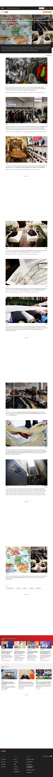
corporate (28, 772)
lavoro (31, 588)
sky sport (3, 759)
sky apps (16, 761)
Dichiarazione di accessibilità (30, 767)
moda (24, 588)
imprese (38, 588)
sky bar (15, 766)
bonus (18, 588)
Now (15, 764)
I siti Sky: (3, 756)
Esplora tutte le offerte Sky (13, 8)
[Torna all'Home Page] (6, 12)
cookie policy (29, 761)
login (50, 8)
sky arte (3, 766)
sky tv (15, 759)
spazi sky (16, 769)
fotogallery (10, 588)
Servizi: (15, 756)
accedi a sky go (46, 756)
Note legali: (28, 756)
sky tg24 (3, 761)
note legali (29, 764)
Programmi (16, 771)
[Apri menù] (1, 12)
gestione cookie (30, 759)
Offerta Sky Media (30, 769)
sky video (3, 764)
